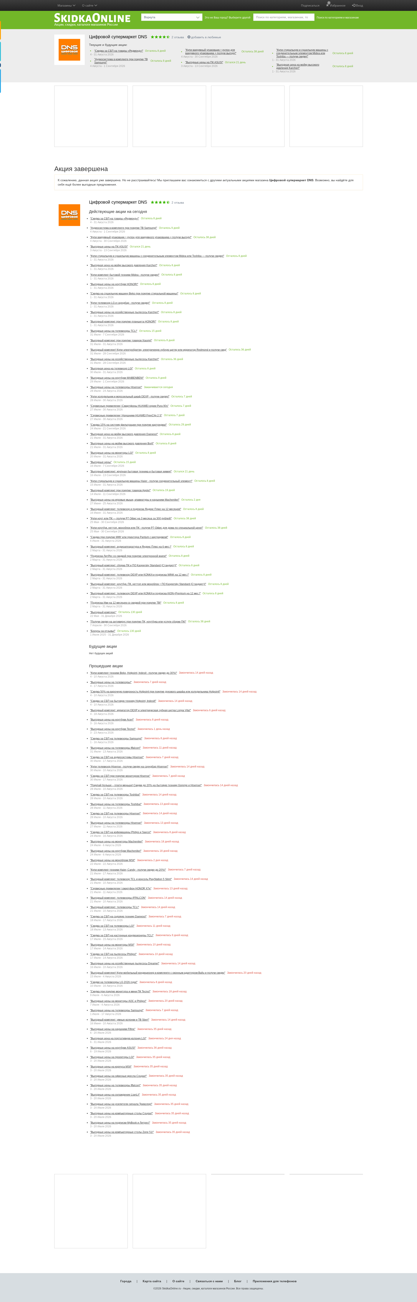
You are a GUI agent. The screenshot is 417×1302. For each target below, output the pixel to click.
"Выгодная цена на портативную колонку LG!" (118, 1038)
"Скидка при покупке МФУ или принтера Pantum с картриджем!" (129, 537)
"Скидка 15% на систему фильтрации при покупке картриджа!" (128, 424)
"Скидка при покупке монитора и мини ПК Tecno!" (120, 991)
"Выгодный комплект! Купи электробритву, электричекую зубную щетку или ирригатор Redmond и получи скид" (158, 349)
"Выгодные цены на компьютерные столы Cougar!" (121, 1113)
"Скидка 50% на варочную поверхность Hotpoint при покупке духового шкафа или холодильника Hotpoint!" (155, 691)
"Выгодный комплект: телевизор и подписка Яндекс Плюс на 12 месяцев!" (135, 509)
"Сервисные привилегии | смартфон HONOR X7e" (120, 888)
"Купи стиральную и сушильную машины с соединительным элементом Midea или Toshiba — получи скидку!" (302, 53)
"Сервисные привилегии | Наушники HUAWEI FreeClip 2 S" (126, 415)
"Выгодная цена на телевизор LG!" (111, 368)
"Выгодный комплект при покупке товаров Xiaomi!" (121, 340)
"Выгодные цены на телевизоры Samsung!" (117, 1010)
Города (125, 1281)
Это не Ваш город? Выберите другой (227, 17)
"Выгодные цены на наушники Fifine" (112, 1029)
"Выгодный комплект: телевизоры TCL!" (114, 907)
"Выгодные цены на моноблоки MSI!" (112, 860)
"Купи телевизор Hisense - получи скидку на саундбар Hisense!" (129, 766)
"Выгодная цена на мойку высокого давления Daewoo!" (124, 434)
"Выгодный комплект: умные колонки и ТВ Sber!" (119, 1019)
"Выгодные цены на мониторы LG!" (111, 452)
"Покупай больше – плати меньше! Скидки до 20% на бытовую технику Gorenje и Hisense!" (146, 785)
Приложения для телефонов (275, 1281)
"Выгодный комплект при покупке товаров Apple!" (120, 490)
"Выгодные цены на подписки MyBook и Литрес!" (120, 1122)
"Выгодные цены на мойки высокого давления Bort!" (122, 443)
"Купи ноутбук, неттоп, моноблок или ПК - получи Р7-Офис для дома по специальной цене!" (146, 527)
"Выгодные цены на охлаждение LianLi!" (115, 1094)
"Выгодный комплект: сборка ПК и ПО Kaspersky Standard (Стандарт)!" (133, 565)
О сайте (178, 1281)
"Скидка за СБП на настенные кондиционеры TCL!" (122, 935)
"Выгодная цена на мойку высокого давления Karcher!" (297, 66)
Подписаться (310, 5)
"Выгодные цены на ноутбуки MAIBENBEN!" (117, 377)
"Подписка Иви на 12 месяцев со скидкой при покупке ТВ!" (125, 602)
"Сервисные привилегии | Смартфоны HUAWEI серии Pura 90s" (129, 405)
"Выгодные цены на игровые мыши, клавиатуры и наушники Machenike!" (134, 499)
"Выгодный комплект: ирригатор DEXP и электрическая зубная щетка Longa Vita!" (140, 710)
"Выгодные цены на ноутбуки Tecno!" (113, 729)
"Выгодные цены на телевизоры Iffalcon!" (115, 747)
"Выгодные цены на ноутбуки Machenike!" (115, 850)
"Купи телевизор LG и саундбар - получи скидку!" (120, 302)
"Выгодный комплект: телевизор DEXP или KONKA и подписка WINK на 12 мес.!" (139, 574)
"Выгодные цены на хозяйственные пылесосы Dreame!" (124, 963)
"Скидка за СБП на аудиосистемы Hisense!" (117, 757)
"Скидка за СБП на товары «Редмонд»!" (118, 50)
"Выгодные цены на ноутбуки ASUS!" (113, 1047)
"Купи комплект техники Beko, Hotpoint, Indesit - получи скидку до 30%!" (133, 672)
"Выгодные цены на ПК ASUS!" (204, 62)
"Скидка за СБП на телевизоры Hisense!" (115, 813)
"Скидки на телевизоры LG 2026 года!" (113, 982)
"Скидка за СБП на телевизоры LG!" (112, 925)
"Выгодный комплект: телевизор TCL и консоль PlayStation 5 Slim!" (131, 879)
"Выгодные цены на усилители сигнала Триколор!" (121, 1104)
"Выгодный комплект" (103, 612)
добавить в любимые (206, 37)
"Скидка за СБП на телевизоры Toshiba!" (115, 794)
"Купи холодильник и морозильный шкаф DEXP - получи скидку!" (129, 396)
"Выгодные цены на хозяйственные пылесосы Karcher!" (124, 312)
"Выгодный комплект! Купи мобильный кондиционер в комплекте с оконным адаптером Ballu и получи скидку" (157, 972)
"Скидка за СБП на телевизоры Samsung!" (116, 738)
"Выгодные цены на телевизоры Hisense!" (116, 387)
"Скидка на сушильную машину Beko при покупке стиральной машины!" (134, 293)
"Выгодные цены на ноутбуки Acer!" (112, 719)
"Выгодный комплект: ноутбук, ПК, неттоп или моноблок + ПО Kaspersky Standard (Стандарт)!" (148, 584)
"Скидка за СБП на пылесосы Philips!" (113, 954)
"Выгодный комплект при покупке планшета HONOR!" (123, 321)
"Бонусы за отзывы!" (102, 631)
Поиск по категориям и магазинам (338, 17)
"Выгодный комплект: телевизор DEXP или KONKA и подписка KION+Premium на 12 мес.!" (145, 593)
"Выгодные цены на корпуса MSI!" (111, 1066)
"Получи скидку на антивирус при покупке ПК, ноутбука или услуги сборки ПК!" (138, 621)
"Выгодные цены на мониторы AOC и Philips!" (118, 1001)
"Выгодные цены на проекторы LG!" (112, 1057)
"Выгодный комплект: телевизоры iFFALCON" (118, 897)
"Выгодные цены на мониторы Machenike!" (116, 841)
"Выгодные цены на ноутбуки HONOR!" (114, 284)
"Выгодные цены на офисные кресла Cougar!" (118, 1076)
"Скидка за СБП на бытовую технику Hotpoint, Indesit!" (123, 700)
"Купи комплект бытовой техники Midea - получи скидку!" (124, 274)
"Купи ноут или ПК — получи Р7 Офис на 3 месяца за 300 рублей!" (131, 518)
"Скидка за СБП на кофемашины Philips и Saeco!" (120, 832)
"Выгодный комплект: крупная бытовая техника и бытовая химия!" (131, 471)
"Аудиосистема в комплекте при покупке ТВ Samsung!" (121, 61)
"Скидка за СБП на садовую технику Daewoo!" (118, 916)
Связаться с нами (209, 1281)
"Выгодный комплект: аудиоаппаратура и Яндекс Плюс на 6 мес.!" (130, 546)
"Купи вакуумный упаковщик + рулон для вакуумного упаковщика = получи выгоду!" (210, 51)
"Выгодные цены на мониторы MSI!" (112, 944)
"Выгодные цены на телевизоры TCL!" (113, 330)
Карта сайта (152, 1281)
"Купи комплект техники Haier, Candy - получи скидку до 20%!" (128, 869)
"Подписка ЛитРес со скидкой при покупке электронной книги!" (128, 556)
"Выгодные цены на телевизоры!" (111, 682)
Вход (359, 5)
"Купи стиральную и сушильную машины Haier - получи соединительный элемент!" (141, 481)
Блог (238, 1281)
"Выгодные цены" (101, 462)
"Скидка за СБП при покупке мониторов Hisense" (120, 775)
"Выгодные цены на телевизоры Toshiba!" (116, 804)
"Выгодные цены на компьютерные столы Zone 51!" (122, 1132)
